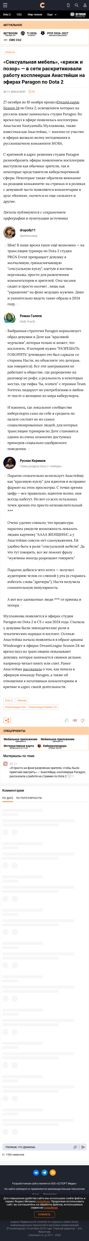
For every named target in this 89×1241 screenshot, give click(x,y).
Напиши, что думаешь (20, 1147)
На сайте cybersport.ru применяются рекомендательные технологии (44, 1189)
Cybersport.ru (35, 1235)
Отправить (83, 1147)
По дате (7, 798)
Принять (44, 1214)
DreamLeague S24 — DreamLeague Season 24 (31, 707)
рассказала (32, 669)
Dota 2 (7, 14)
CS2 (19, 14)
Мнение (22, 700)
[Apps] (68, 5)
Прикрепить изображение (75, 1147)
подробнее (43, 1201)
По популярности (29, 798)
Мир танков (35, 14)
